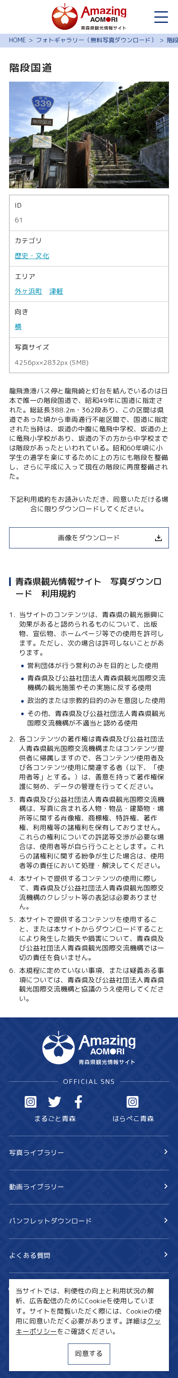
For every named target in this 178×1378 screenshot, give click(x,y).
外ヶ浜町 (28, 291)
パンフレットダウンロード (50, 1221)
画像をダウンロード (89, 537)
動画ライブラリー (36, 1186)
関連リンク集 (30, 1359)
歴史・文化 (32, 255)
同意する (89, 1353)
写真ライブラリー (36, 1152)
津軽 (56, 291)
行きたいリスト (46, 1304)
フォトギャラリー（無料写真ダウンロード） (96, 40)
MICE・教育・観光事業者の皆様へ (62, 1327)
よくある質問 (30, 1255)
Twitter (54, 1102)
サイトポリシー (33, 1343)
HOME (17, 40)
